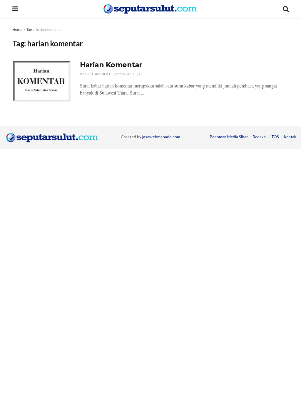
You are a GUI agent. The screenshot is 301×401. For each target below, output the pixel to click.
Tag (29, 29)
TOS (275, 136)
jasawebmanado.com (161, 136)
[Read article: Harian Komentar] (41, 81)
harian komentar (49, 29)
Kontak (290, 136)
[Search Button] (286, 9)
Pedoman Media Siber (229, 136)
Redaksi (259, 136)
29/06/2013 (124, 74)
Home (17, 29)
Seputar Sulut (98, 74)
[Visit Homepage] (150, 9)
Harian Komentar (111, 64)
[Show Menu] (15, 9)
